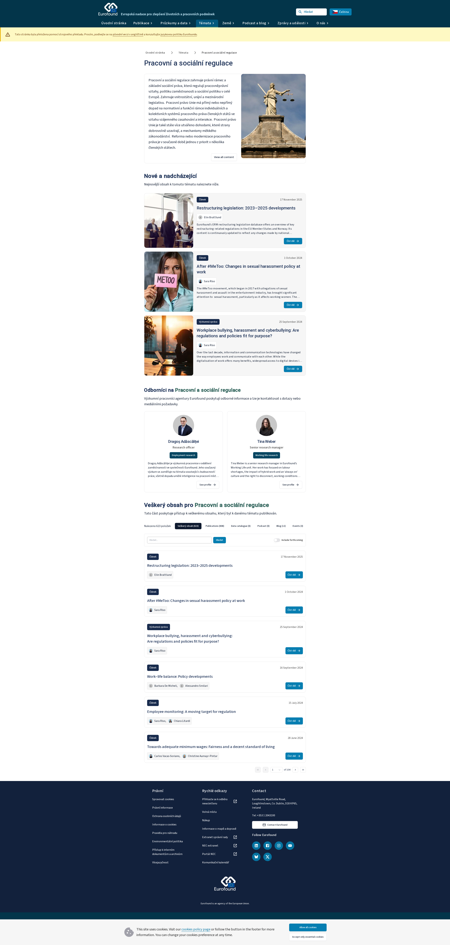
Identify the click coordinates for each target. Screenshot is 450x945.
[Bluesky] (256, 857)
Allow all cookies (308, 927)
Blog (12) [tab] (281, 526)
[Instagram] (279, 845)
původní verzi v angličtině (128, 34)
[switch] (277, 540)
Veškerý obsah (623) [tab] (188, 526)
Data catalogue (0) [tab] (240, 526)
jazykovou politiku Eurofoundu (178, 34)
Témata (183, 53)
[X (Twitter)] (267, 857)
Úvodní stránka (113, 23)
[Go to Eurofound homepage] (107, 9)
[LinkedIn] (256, 845)
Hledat (219, 540)
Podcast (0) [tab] (263, 526)
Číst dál (290, 241)
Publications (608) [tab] (215, 526)
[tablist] (240, 526)
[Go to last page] (303, 770)
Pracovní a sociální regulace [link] (219, 53)
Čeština (344, 12)
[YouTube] (290, 845)
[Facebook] (267, 845)
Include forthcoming (292, 540)
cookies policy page (195, 929)
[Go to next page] (295, 770)
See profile (205, 485)
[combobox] (276, 770)
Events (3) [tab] (298, 526)
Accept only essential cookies (308, 937)
